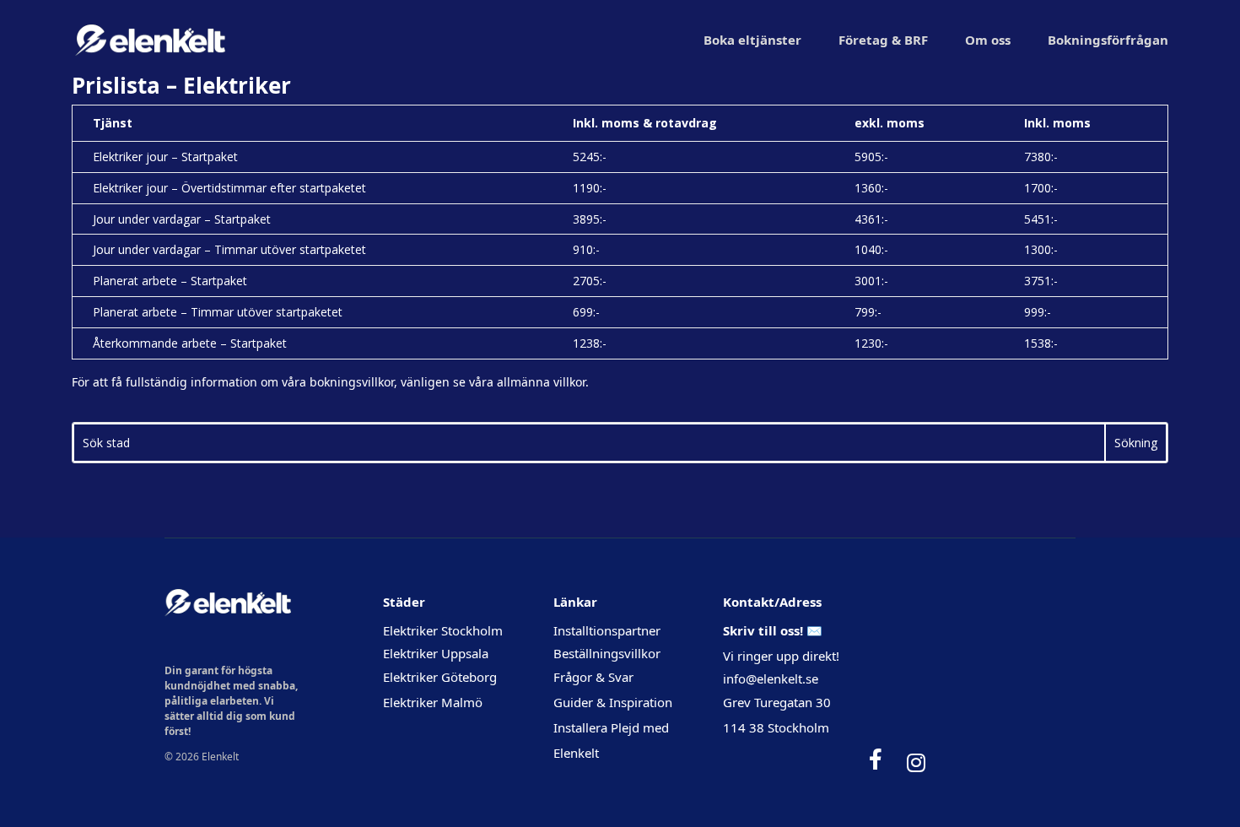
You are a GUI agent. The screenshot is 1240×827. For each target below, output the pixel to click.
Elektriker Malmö (433, 702)
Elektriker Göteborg (440, 676)
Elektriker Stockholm (443, 630)
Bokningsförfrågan (1108, 39)
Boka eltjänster (752, 39)
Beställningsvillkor (606, 653)
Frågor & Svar (593, 676)
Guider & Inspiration (612, 702)
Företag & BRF (883, 39)
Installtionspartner (608, 630)
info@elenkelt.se (770, 678)
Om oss (988, 39)
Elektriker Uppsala (435, 653)
